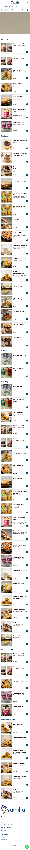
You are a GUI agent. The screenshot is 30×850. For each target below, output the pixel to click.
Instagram (3, 830)
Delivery (4, 10)
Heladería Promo (11, 10)
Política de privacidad (6, 824)
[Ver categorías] (27, 10)
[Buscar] (2, 10)
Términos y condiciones (7, 822)
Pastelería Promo (21, 10)
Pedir (2, 837)
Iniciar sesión (4, 839)
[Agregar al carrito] (27, 52)
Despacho (3, 820)
